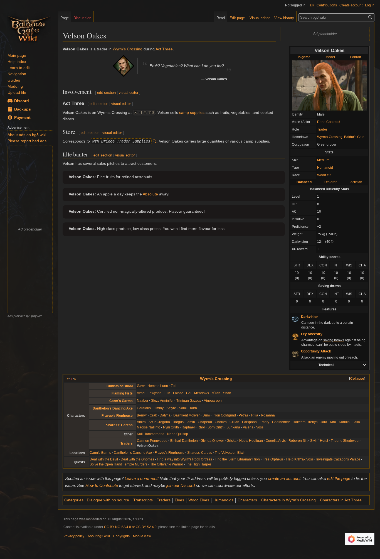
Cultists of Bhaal (120, 386)
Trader (322, 129)
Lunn (164, 386)
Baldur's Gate (354, 137)
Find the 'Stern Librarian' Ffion (237, 459)
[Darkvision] (295, 319)
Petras (243, 415)
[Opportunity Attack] (295, 354)
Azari (141, 393)
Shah (227, 393)
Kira (333, 422)
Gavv (141, 386)
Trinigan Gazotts (188, 401)
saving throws (333, 340)
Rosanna (268, 415)
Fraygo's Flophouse (117, 416)
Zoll (173, 386)
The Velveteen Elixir (230, 453)
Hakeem (299, 422)
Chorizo (221, 422)
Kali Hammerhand (150, 434)
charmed (308, 345)
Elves (179, 500)
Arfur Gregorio (159, 422)
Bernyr (142, 415)
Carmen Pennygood (152, 441)
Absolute (150, 194)
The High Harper (198, 464)
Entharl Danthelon (184, 441)
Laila (356, 422)
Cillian (234, 422)
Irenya (313, 422)
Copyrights (121, 536)
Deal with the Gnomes (137, 459)
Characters (247, 500)
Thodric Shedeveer (345, 441)
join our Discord (180, 485)
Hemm (152, 386)
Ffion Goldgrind (224, 415)
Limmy (159, 408)
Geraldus (144, 408)
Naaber (142, 401)
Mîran (216, 393)
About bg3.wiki (99, 536)
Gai (188, 393)
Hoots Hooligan (251, 441)
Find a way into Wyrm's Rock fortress (184, 459)
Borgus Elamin (184, 422)
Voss (259, 427)
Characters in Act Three (341, 500)
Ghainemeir (281, 422)
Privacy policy (73, 536)
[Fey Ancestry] (295, 336)
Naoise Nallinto (148, 427)
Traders (126, 443)
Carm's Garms (121, 401)
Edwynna (154, 393)
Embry (264, 422)
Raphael (188, 427)
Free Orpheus (273, 459)
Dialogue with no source (108, 500)
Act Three (164, 49)
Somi (183, 408)
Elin (167, 393)
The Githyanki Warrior (166, 464)
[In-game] (329, 85)
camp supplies (191, 112)
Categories (73, 500)
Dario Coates (327, 122)
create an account (284, 478)
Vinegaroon (213, 401)
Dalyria (165, 415)
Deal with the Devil (104, 459)
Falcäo (178, 393)
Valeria (248, 427)
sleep (342, 345)
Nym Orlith (171, 427)
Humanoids (223, 500)
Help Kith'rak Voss (300, 459)
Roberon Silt (297, 441)
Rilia (254, 415)
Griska (231, 441)
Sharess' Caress (119, 425)
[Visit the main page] (29, 28)
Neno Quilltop (177, 434)
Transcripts (143, 500)
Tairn (193, 408)
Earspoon (249, 422)
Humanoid (325, 168)
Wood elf (323, 175)
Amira (141, 422)
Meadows (201, 393)
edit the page (338, 478)
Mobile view (142, 536)
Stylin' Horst (319, 441)
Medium (323, 160)
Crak (153, 415)
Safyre (171, 408)
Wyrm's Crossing (329, 137)
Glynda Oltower (212, 441)
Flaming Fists (122, 393)
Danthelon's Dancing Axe (113, 408)
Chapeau (205, 422)
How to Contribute (101, 485)
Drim (206, 415)
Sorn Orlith (216, 427)
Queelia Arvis (276, 441)
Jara (323, 422)
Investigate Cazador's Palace (338, 459)
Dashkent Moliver (186, 415)
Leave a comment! (142, 478)
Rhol (201, 427)
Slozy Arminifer (162, 401)
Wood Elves (198, 500)
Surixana (233, 427)
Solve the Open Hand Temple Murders (118, 464)
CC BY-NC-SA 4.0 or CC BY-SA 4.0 (130, 527)
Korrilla (344, 422)
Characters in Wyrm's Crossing (288, 500)
